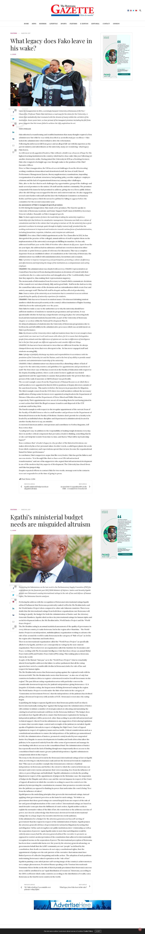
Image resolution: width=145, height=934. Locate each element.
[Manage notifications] (140, 929)
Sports (63, 24)
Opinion (116, 24)
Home (26, 24)
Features (73, 24)
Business (42, 24)
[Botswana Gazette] (72, 10)
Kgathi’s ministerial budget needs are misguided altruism (50, 520)
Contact (106, 24)
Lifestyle (53, 24)
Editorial (95, 24)
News (34, 24)
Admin (14, 54)
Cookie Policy (88, 931)
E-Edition (84, 24)
